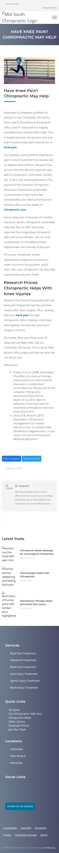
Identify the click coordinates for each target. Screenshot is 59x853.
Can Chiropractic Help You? (25, 714)
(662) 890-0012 (50, 7)
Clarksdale (16, 749)
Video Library (17, 721)
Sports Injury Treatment (25, 680)
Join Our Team (17, 729)
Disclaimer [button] (40, 827)
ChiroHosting (49, 847)
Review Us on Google (20, 806)
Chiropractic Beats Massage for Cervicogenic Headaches (37, 552)
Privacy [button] (7, 834)
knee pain (10, 147)
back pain (22, 315)
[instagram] (28, 785)
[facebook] (21, 785)
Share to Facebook (12, 458)
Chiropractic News (20, 717)
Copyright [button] (25, 827)
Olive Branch (18, 756)
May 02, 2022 (13, 468)
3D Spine (14, 710)
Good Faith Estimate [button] (26, 834)
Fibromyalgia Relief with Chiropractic (34, 575)
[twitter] (14, 785)
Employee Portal (19, 725)
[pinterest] (7, 785)
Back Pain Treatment (23, 653)
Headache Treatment (23, 660)
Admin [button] (44, 834)
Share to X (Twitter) (31, 458)
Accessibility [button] (10, 827)
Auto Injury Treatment (24, 674)
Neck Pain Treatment (23, 667)
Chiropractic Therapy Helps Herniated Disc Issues (36, 602)
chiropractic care (15, 209)
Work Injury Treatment (24, 687)
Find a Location (12, 3)
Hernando (16, 763)
